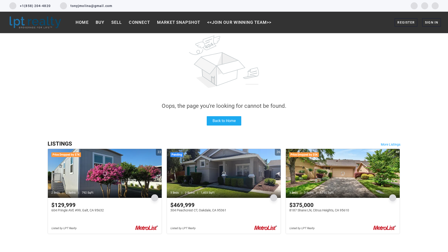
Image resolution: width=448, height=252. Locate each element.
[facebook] (414, 5)
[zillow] (424, 5)
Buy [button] (100, 22)
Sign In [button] (431, 22)
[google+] (435, 5)
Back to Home (224, 121)
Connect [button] (139, 22)
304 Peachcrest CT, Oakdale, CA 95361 (198, 210)
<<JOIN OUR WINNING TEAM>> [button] (239, 22)
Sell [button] (116, 22)
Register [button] (406, 22)
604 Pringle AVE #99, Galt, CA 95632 (77, 210)
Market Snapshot (178, 22)
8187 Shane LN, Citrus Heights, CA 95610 (319, 210)
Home (82, 22)
